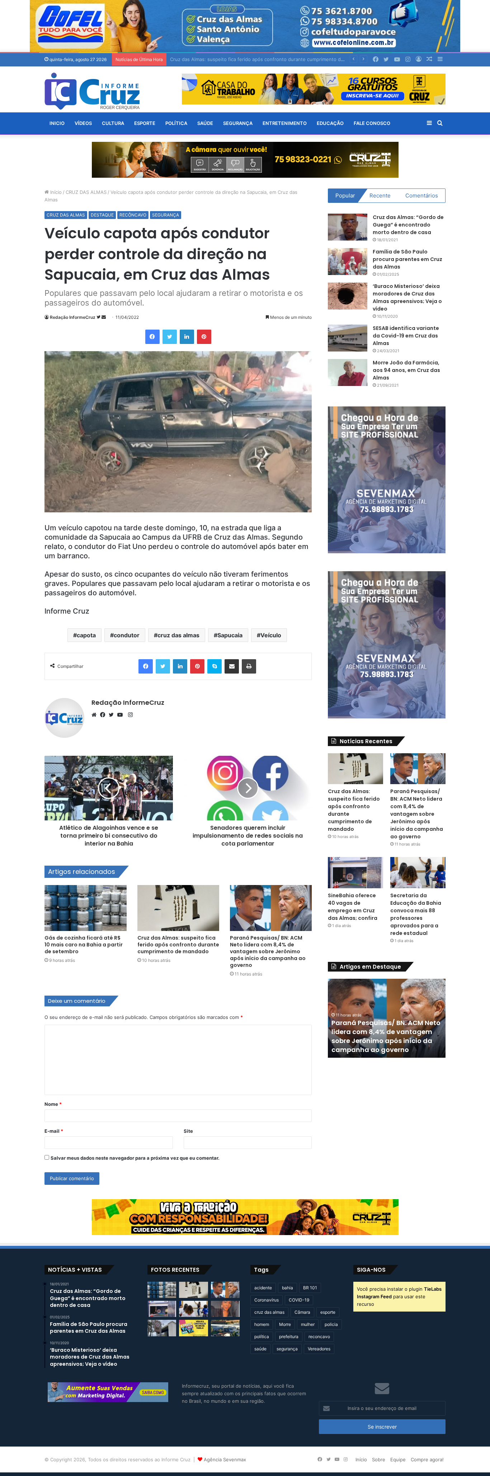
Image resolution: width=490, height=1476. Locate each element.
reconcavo (319, 1336)
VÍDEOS (83, 123)
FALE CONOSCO (372, 123)
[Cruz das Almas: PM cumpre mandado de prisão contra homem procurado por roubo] (161, 1328)
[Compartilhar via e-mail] (232, 666)
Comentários (421, 195)
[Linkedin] (187, 337)
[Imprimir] (249, 666)
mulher (308, 1324)
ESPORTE (144, 123)
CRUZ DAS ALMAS (86, 192)
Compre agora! (427, 1459)
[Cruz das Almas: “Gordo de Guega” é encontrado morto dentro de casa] (347, 227)
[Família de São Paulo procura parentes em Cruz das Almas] (347, 261)
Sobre (378, 1459)
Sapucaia (229, 635)
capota (86, 635)
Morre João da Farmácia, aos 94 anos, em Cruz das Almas (406, 370)
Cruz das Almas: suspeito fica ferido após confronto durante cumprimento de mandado (178, 944)
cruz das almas (178, 635)
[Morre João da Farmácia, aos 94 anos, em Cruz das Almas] (347, 372)
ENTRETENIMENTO (285, 123)
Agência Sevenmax (225, 1459)
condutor (127, 635)
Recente (380, 195)
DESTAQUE (102, 215)
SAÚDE (205, 123)
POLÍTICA (176, 123)
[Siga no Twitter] (99, 317)
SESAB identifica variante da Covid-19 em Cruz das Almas (406, 336)
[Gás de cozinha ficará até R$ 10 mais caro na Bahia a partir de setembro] (85, 908)
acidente (263, 1287)
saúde (260, 1348)
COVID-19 (299, 1300)
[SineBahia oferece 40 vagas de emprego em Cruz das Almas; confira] (355, 872)
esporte (327, 1312)
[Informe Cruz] (92, 91)
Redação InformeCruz (72, 317)
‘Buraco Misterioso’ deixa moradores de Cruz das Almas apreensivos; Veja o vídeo (407, 297)
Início (55, 192)
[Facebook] (152, 337)
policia (331, 1324)
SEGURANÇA (238, 123)
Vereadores (319, 1348)
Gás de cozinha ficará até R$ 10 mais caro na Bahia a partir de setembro (83, 944)
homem (261, 1324)
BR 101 (310, 1287)
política (261, 1336)
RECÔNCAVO (132, 215)
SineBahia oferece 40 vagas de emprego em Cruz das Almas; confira (352, 907)
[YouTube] (121, 715)
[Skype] (214, 666)
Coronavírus (266, 1300)
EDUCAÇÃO (330, 123)
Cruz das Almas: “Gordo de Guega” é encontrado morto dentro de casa (408, 225)
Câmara (302, 1312)
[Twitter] (169, 337)
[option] (387, 1018)
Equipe (398, 1459)
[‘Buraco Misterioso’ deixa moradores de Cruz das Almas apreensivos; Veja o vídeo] (347, 296)
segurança (287, 1348)
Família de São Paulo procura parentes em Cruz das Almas (407, 259)
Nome (53, 1104)
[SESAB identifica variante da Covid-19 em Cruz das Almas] (347, 338)
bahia (287, 1287)
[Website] (95, 715)
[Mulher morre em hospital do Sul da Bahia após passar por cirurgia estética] (225, 1309)
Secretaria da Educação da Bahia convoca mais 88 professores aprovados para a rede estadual (415, 914)
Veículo (270, 635)
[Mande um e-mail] (104, 317)
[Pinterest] (204, 337)
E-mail (53, 1131)
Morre (285, 1324)
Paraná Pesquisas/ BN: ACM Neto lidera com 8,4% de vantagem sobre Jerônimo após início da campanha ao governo (268, 951)
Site (188, 1131)
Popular (345, 195)
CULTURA (113, 123)
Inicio (57, 123)
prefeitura (288, 1336)
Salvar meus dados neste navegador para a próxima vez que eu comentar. (135, 1158)
